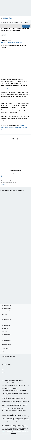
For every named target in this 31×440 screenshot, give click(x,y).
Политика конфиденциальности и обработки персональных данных (15, 421)
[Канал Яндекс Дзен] (9, 348)
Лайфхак (16, 22)
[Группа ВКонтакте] (3, 348)
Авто (3, 369)
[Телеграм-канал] (7, 348)
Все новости (10, 22)
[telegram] (18, 139)
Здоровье (27, 22)
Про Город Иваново (6, 316)
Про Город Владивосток (6, 336)
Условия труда (4, 367)
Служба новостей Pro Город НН (11, 42)
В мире (21, 22)
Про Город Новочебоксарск (7, 310)
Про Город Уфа (5, 328)
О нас (3, 359)
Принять (26, 26)
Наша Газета (4, 314)
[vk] (13, 139)
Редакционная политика (6, 364)
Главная (3, 375)
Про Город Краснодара (6, 340)
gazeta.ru (10, 88)
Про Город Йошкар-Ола (6, 319)
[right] (29, 22)
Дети (3, 35)
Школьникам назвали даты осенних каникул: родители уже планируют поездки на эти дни (13, 174)
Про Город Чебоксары (6, 308)
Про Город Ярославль (6, 334)
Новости (3, 372)
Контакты (4, 361)
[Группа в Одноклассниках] (5, 348)
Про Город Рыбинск (6, 325)
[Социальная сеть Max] (3, 351)
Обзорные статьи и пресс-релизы (8, 356)
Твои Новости (4, 331)
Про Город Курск (5, 322)
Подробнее (26, 419)
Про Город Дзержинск (6, 305)
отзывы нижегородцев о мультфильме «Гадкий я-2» (14, 127)
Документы (3, 22)
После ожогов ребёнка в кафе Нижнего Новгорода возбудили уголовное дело (14, 182)
